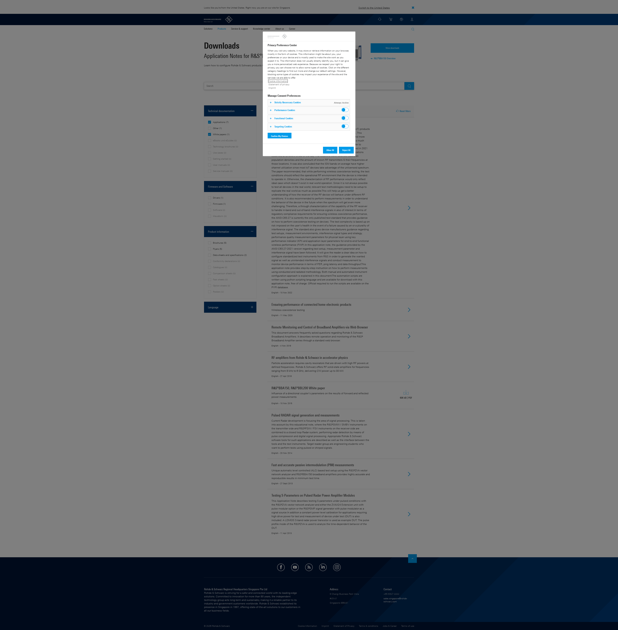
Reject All (346, 150)
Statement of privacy (278, 84)
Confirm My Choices (279, 136)
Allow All (330, 150)
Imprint (272, 87)
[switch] (345, 110)
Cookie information (277, 81)
